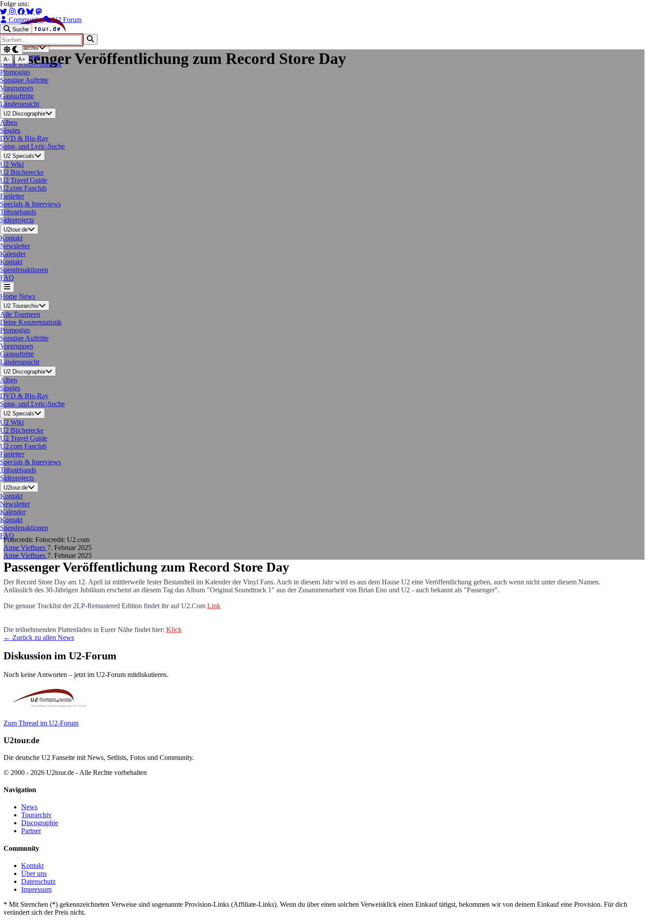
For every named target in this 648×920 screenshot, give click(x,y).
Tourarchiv (36, 815)
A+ (22, 59)
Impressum (36, 889)
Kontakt (32, 865)
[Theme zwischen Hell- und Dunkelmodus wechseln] (11, 50)
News (27, 296)
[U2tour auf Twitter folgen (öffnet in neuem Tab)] (4, 11)
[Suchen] (90, 39)
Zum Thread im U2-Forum (41, 723)
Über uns (34, 873)
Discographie (39, 823)
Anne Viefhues (25, 547)
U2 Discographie (24, 114)
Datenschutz (38, 881)
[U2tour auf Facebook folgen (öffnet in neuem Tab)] (22, 11)
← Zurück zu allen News (39, 637)
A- (6, 59)
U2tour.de (16, 229)
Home (8, 296)
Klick (174, 629)
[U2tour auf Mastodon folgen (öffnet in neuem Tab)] (38, 11)
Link (213, 606)
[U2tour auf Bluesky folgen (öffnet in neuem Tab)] (30, 11)
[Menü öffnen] (7, 287)
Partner (31, 830)
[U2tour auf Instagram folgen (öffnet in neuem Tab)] (13, 11)
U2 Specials (19, 156)
